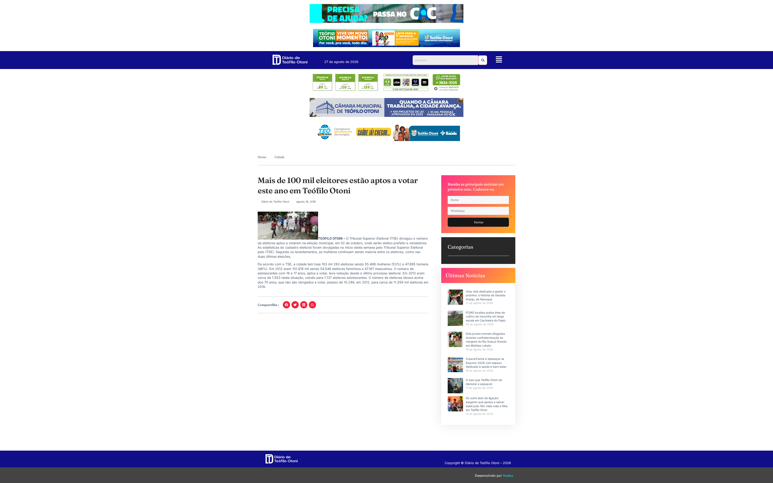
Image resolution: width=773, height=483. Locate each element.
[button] (499, 60)
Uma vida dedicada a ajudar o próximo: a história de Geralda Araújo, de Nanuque (485, 295)
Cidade (279, 157)
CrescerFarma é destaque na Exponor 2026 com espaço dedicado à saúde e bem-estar (486, 362)
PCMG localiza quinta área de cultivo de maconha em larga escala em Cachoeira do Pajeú (485, 316)
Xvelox (508, 476)
